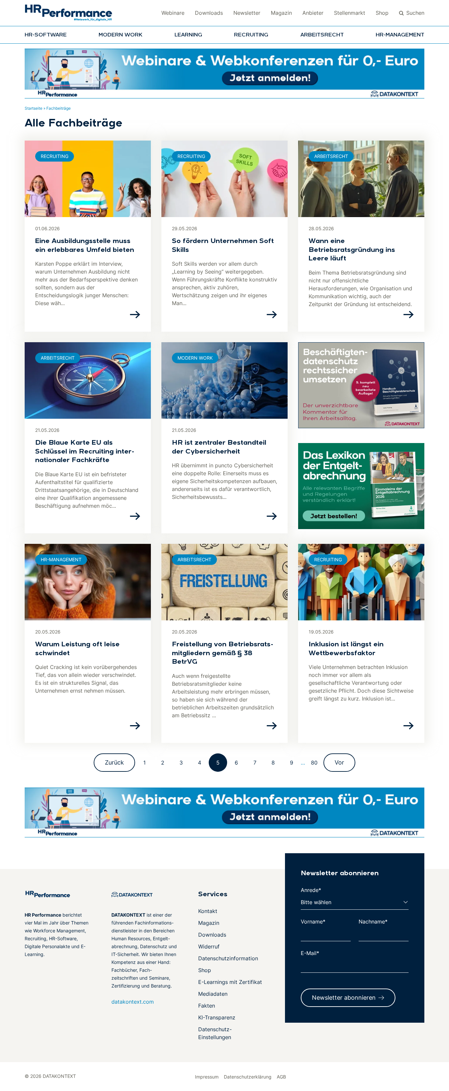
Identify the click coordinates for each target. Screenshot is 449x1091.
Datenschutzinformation (228, 958)
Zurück (114, 762)
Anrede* (311, 890)
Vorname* (313, 921)
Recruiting (251, 35)
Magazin (281, 13)
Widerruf (209, 946)
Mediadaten (212, 994)
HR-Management (400, 35)
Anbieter (312, 13)
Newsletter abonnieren (344, 997)
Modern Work (120, 35)
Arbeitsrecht (322, 35)
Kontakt (207, 911)
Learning (188, 35)
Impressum (207, 1077)
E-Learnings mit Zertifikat (230, 982)
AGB (281, 1077)
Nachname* (373, 921)
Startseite (33, 108)
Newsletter (246, 13)
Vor (339, 762)
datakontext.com (132, 1001)
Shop (382, 13)
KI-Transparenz (216, 1017)
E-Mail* (310, 953)
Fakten (206, 1005)
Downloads (209, 13)
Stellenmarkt (349, 13)
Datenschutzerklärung (248, 1077)
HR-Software (46, 35)
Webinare (172, 13)
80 (314, 762)
